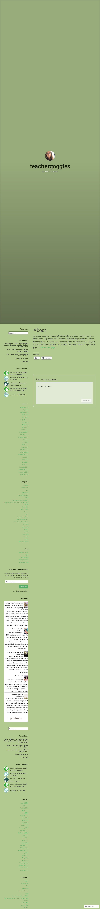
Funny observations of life (20, 500)
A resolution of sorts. (21, 359)
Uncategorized (23, 542)
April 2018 (25, 427)
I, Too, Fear (24, 361)
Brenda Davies (20, 654)
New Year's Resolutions (21, 522)
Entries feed (24, 557)
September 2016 (23, 454)
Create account (23, 552)
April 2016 (25, 464)
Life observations (22, 517)
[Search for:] (18, 333)
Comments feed (23, 560)
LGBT (26, 514)
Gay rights (25, 507)
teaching (25, 534)
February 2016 (23, 467)
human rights (24, 509)
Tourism (25, 537)
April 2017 (25, 445)
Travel (26, 539)
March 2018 (24, 430)
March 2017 (24, 447)
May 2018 (25, 425)
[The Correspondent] (26, 699)
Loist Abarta (25, 609)
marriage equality (22, 519)
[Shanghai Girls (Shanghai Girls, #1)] (26, 680)
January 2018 (24, 435)
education (25, 493)
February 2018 (23, 432)
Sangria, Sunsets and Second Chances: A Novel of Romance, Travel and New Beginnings (14, 605)
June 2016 (25, 459)
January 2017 (24, 449)
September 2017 (23, 437)
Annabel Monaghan (19, 630)
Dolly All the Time (18, 629)
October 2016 (24, 452)
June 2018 (25, 422)
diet (27, 490)
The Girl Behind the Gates (15, 652)
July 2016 (25, 457)
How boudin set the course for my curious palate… (17, 355)
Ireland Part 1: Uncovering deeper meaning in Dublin (17, 350)
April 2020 (25, 415)
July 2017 (25, 440)
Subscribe (23, 586)
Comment (86, 400)
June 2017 (25, 442)
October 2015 (24, 475)
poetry (26, 532)
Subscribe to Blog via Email (18, 569)
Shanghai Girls (19, 676)
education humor (23, 495)
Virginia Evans (20, 696)
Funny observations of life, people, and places (16, 503)
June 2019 (25, 417)
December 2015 (23, 470)
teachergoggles (50, 166)
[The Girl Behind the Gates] (26, 656)
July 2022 (25, 410)
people (26, 529)
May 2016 (25, 462)
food (26, 498)
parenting (25, 527)
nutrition (25, 524)
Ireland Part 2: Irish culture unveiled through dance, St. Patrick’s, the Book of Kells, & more (16, 345)
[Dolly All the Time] (26, 633)
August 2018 (24, 420)
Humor (26, 512)
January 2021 (24, 412)
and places (24, 488)
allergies (25, 485)
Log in (26, 555)
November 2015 (23, 472)
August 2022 (24, 407)
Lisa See (22, 677)
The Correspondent (17, 695)
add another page (47, 347)
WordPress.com (23, 562)
